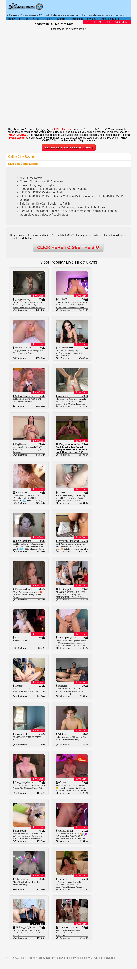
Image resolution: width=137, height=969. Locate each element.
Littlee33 (62, 299)
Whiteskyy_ (63, 734)
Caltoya (63, 782)
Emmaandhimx (23, 541)
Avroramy (63, 396)
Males (36, 18)
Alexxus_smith (65, 830)
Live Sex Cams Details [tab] (23, 163)
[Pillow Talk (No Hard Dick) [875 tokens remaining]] (29, 873)
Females (23, 18)
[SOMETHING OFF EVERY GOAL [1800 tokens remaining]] (29, 390)
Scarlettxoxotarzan (68, 927)
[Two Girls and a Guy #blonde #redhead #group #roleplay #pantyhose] (72, 922)
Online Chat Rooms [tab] (21, 156)
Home (11, 18)
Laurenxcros (64, 492)
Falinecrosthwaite (23, 589)
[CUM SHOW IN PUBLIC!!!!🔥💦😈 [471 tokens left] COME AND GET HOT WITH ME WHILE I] (72, 825)
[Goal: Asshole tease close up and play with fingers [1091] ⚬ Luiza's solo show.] (72, 535)
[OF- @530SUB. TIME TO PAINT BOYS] (29, 728)
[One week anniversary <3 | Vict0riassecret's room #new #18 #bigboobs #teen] (72, 342)
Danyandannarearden (69, 444)
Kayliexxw (20, 444)
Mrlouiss (62, 685)
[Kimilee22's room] (29, 632)
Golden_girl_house (25, 927)
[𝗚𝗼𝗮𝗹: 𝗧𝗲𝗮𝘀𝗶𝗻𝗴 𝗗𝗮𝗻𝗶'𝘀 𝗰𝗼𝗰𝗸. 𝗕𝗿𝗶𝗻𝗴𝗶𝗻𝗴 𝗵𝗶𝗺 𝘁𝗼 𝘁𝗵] (72, 439)
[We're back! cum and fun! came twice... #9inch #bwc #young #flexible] (29, 680)
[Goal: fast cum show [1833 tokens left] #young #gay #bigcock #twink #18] (29, 777)
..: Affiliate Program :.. (103, 957)
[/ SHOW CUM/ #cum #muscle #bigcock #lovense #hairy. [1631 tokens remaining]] (72, 680)
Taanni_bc (63, 879)
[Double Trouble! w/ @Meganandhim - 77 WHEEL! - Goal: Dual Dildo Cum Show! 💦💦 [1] (29, 535)
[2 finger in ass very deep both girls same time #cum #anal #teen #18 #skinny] (29, 922)
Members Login (110, 18)
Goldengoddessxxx (24, 396)
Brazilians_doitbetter (68, 541)
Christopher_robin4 (67, 637)
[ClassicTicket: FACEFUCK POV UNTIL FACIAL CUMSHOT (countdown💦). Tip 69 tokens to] (29, 487)
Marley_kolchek (22, 347)
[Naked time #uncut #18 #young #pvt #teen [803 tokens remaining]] (72, 728)
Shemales (62, 18)
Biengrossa (20, 830)
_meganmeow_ (22, 299)
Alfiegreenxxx (21, 879)
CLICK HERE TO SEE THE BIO (68, 247)
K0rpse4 (18, 685)
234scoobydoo (21, 734)
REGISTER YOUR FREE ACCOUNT (68, 147)
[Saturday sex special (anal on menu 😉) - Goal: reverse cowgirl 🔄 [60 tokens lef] (72, 777)
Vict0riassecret (65, 347)
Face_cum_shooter (24, 782)
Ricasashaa (21, 492)
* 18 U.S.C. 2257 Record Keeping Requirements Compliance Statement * (48, 957)
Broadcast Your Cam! (84, 18)
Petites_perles (66, 589)
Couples (48, 18)
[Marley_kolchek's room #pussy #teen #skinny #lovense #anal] (29, 342)
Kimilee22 (20, 637)
